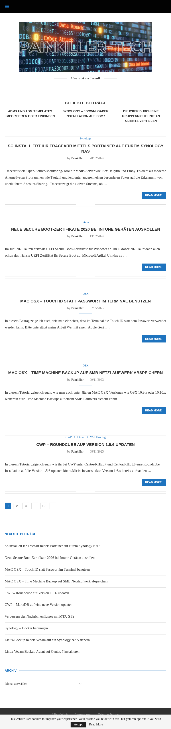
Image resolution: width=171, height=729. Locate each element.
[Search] (164, 6)
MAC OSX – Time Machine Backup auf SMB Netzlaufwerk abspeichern (85, 373)
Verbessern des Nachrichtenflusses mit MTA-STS (39, 616)
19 (43, 506)
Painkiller (77, 158)
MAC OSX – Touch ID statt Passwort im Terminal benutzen (85, 301)
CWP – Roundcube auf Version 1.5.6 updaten (85, 444)
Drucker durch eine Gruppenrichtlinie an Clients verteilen (141, 116)
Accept (78, 724)
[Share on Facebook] (82, 205)
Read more (153, 195)
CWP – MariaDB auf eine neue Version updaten (38, 604)
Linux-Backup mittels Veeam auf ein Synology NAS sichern (47, 640)
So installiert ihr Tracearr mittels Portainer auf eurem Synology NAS (52, 546)
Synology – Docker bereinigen (26, 628)
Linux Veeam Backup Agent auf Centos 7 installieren (42, 651)
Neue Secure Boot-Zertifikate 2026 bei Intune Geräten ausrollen (85, 229)
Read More (96, 724)
